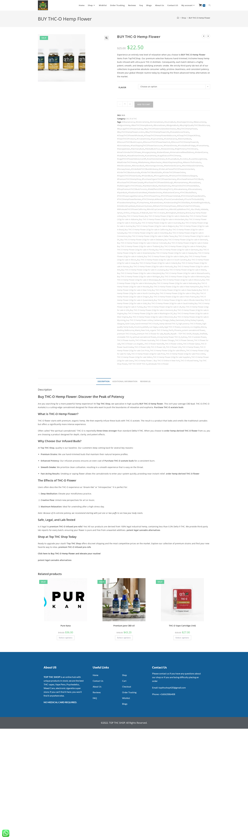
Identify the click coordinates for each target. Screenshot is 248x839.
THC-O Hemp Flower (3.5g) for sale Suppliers (171, 357)
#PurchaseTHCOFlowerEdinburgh (158, 182)
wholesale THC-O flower (158, 364)
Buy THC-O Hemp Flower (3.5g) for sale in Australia (159, 222)
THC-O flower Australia (145, 340)
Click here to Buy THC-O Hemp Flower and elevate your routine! (69, 553)
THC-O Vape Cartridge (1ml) (182, 625)
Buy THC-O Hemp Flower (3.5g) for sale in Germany (177, 249)
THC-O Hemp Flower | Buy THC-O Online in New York (157, 360)
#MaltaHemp (143, 162)
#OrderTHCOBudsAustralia (128, 172)
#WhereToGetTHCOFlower (188, 206)
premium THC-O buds (126, 333)
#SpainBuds (122, 192)
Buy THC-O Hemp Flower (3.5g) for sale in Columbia (146, 233)
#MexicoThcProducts (192, 162)
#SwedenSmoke (155, 192)
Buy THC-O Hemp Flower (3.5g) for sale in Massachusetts (185, 273)
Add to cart (143, 104)
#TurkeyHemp (143, 202)
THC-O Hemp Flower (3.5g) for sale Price (148, 353)
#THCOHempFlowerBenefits (193, 196)
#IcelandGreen (163, 152)
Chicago (165, 320)
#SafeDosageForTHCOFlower (129, 185)
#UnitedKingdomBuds (200, 202)
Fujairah (199, 320)
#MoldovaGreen (124, 165)
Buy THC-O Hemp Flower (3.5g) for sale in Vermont (151, 310)
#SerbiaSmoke (164, 185)
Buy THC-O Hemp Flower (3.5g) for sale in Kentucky (151, 266)
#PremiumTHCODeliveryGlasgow (183, 175)
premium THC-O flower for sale (150, 333)
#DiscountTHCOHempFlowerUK (184, 142)
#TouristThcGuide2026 (194, 199)
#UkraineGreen (156, 202)
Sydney (184, 337)
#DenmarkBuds (184, 138)
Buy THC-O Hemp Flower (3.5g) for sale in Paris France (173, 296)
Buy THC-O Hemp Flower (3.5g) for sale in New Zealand (175, 290)
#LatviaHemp (151, 155)
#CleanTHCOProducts (126, 138)
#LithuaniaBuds (172, 159)
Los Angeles (195, 327)
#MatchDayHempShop (172, 162)
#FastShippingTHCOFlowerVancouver (147, 145)
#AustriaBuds (170, 122)
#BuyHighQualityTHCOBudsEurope (195, 125)
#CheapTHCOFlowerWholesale (130, 135)
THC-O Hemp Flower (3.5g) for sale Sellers (134, 357)
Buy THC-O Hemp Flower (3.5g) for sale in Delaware (142, 239)
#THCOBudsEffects (188, 192)
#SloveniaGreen (195, 189)
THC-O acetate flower (197, 337)
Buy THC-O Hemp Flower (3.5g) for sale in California (146, 229)
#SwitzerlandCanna (171, 192)
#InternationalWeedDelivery (182, 152)
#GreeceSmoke (167, 149)
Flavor (122, 87)
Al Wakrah (144, 212)
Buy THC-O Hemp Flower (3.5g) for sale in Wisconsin (151, 317)
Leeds (160, 327)
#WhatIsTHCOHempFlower (164, 206)
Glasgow (120, 323)
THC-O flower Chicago (165, 340)
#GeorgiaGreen (123, 149)
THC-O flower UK (158, 347)
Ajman (120, 212)
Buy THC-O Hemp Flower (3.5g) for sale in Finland (181, 246)
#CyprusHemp (157, 138)
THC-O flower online (173, 343)
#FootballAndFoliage (186, 145)
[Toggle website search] (209, 5)
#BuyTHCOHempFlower (187, 128)
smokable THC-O (124, 337)
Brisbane (181, 212)
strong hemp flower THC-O (168, 337)
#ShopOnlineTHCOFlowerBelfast (185, 185)
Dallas (172, 320)
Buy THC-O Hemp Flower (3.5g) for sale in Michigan (138, 276)
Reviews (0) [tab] (145, 381)
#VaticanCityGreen (144, 206)
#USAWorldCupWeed (126, 206)
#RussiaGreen (194, 182)
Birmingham (171, 212)
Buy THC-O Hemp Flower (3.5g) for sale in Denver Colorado (142, 243)
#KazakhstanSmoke (135, 155)
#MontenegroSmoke (154, 165)
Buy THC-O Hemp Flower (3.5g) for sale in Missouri (180, 280)
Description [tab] (104, 381)
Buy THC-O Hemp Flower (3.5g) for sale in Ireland (156, 263)
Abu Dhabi (195, 209)
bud (193, 403)
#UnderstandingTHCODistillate (177, 202)
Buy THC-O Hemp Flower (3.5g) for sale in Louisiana (143, 269)
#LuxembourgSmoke (198, 159)
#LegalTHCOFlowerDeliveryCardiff (131, 159)
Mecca (203, 327)
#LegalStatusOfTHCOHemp (169, 155)
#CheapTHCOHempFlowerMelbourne (160, 135)
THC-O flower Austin (125, 340)
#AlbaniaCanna (128, 122)
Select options (65, 637)
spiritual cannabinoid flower (144, 337)
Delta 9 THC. (138, 430)
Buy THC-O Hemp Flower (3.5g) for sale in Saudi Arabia (171, 303)
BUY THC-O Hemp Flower (199, 18)
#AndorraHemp (142, 122)
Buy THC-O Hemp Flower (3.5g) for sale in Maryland (139, 273)
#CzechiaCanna (170, 138)
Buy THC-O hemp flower (133, 216)
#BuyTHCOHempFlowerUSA (157, 132)
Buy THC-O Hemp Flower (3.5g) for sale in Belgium (154, 226)
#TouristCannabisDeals (173, 199)
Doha (187, 320)
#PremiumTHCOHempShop (129, 179)
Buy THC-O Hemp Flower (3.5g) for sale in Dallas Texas (151, 236)
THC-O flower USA (173, 347)
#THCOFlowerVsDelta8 (170, 196)
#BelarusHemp (199, 122)
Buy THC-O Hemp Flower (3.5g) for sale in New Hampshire (174, 286)
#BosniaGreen (159, 125)
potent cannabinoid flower (193, 330)
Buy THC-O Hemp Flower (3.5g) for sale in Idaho (164, 256)
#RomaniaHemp (181, 182)
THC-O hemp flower (190, 347)
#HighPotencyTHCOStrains (186, 149)
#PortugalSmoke (161, 175)
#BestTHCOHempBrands (142, 125)
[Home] (178, 18)
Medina (120, 330)
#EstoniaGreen (123, 145)
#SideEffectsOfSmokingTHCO (160, 189)
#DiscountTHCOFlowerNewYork (156, 142)
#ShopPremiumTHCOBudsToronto (132, 189)
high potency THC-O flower (190, 323)
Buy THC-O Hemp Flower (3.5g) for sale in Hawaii (172, 253)
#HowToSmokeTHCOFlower (129, 152)
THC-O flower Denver (184, 340)
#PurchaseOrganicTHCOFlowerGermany (159, 179)
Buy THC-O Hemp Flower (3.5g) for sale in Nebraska (175, 283)
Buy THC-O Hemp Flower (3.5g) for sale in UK (162, 307)
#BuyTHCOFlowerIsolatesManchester (160, 128)
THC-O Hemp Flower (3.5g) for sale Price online (185, 353)
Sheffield (203, 333)
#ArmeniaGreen (156, 122)
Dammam (180, 320)
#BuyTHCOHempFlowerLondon (130, 132)
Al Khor (126, 212)
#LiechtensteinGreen (156, 159)
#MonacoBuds (138, 165)
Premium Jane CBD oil (124, 625)
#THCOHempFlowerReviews (129, 199)
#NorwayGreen (123, 169)
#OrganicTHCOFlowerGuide (129, 175)
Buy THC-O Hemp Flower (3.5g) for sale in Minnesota (183, 276)
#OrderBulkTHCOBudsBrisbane (144, 169)
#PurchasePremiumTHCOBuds (190, 179)
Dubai (192, 320)
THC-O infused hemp (189, 360)
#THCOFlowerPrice (152, 196)
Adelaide (204, 209)
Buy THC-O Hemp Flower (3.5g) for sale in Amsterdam (161, 219)
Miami (137, 330)
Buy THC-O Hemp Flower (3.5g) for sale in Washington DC (148, 313)
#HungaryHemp (149, 152)
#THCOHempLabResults (152, 199)
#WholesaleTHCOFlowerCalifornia (131, 209)
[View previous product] (204, 36)
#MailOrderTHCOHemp (127, 162)
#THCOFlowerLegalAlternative (130, 196)
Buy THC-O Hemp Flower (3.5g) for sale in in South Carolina (162, 259)
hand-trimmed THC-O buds (147, 323)
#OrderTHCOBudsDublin (151, 172)
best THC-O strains (157, 212)
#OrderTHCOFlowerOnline (174, 172)
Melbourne (129, 330)
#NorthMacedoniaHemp (192, 165)
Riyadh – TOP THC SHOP (181, 333)
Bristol (188, 212)
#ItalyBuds (121, 155)
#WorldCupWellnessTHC (179, 209)
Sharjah (195, 333)
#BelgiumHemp (123, 125)
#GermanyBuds (137, 149)
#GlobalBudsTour (152, 149)
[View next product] (208, 36)
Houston (138, 327)
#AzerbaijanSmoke (185, 122)
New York (145, 330)
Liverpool (185, 327)
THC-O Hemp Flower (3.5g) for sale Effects (167, 350)
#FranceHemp (202, 145)
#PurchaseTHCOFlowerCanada (130, 182)
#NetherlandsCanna (172, 165)
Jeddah (145, 327)
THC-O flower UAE (142, 347)
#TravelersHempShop (126, 202)
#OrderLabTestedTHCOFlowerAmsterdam (176, 169)
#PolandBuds (147, 175)
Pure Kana (66, 625)
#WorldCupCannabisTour (157, 209)
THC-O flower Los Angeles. (132, 343)
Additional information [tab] (124, 381)
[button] (106, 38)
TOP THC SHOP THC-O (137, 364)
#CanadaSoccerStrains (179, 132)
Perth (171, 330)
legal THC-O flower (172, 327)
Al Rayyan (134, 212)
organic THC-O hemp (159, 330)
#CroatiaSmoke (143, 138)
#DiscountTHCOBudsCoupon (129, 142)
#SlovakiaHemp (180, 189)
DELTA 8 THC (131, 118)
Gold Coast (129, 323)
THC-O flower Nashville (154, 343)
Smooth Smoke (48, 467)
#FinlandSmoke (170, 145)
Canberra (157, 320)
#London (184, 159)
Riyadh (167, 333)
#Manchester (156, 162)
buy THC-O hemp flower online (139, 320)
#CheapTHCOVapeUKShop (188, 135)
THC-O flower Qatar (191, 343)
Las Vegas (153, 327)
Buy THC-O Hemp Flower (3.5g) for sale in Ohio (176, 293)
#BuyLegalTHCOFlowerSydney (130, 128)
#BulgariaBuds (172, 125)
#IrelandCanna (201, 152)
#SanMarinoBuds (150, 185)
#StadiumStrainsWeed (137, 192)
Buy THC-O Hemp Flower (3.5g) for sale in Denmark (186, 239)
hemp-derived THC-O (168, 323)
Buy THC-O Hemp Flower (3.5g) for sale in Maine (186, 269)
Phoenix (177, 330)
